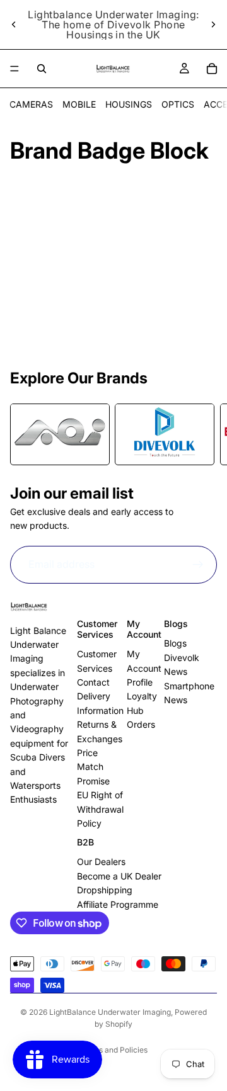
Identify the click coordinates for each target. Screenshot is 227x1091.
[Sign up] (198, 564)
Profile (140, 682)
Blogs (175, 643)
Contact (93, 682)
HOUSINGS (128, 104)
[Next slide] (213, 24)
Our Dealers (101, 861)
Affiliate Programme (117, 904)
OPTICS (177, 104)
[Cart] (212, 68)
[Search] (41, 68)
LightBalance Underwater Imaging (110, 1012)
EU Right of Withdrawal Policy (100, 808)
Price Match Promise (93, 766)
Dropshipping (104, 890)
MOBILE (79, 104)
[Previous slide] (14, 24)
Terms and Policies (114, 1049)
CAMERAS (31, 104)
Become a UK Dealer (119, 876)
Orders (141, 724)
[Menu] (14, 68)
